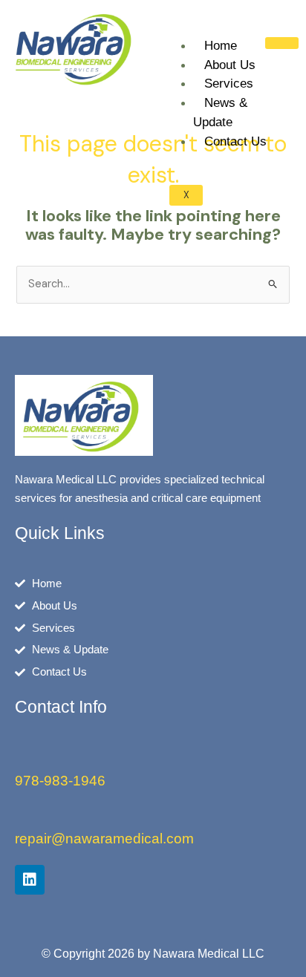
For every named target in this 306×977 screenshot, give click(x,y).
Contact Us (235, 141)
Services (228, 83)
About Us (229, 65)
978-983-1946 (60, 780)
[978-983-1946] (22, 758)
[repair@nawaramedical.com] (22, 815)
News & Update (220, 112)
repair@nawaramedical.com (104, 838)
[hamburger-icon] (282, 43)
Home (220, 46)
